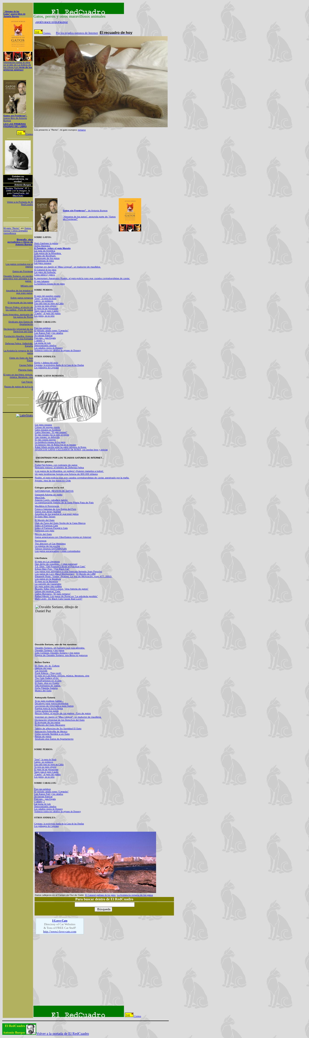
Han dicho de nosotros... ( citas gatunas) (56, 564)
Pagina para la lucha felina (49, 708)
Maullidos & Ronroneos (47, 506)
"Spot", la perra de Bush (45, 298)
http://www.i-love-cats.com (59, 931)
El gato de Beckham (45, 255)
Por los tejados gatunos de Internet (77, 33)
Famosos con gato (44, 530)
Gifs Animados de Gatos (48, 685)
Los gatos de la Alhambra (48, 253)
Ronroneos (40, 540)
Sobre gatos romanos (21, 298)
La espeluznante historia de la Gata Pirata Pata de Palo (64, 502)
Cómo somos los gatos (47, 711)
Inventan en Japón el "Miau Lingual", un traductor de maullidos (67, 267)
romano (82, 130)
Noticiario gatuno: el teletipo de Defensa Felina (59, 467)
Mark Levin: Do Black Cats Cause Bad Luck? (58, 599)
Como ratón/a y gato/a (44, 274)
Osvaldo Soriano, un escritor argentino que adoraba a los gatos (18, 278)
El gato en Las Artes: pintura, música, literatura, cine (62, 675)
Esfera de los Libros (17, 66)
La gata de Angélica (44, 250)
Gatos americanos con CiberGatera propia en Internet (63, 537)
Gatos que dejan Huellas (48, 511)
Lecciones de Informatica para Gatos (54, 706)
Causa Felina (26, 365)
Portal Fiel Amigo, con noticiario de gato (55, 465)
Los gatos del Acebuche (45, 272)
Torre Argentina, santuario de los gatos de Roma (18, 315)
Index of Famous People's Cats (51, 528)
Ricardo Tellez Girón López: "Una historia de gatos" (61, 589)
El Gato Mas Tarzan (45, 516)
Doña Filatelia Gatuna (46, 688)
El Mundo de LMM (85, 574)
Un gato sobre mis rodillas (48, 586)
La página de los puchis (47, 546)
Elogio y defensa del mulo (46, 362)
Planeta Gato (25, 370)
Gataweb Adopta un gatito (48, 494)
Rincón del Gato (43, 534)
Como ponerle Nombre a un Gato (52, 734)
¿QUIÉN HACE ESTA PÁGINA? (51, 22)
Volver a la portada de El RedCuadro (62, 1034)
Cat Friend (27, 382)
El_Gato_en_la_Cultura (47, 665)
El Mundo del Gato (45, 520)
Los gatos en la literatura (48, 579)
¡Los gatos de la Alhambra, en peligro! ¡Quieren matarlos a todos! (69, 471)
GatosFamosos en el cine (48, 680)
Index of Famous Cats (46, 525)
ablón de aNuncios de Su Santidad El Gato (58, 728)
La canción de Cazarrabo (48, 584)
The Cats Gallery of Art (47, 678)
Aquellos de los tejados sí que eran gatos (19, 291)
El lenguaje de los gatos (20, 302)
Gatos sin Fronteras (22, 271)
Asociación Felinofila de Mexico (51, 731)
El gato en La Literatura (47, 561)
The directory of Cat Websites (50, 543)
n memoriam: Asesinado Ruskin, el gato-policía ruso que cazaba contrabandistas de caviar (82, 278)
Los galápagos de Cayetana (46, 367)
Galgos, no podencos (43, 301)
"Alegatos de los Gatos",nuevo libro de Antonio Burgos (14, 14)
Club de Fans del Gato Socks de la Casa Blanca (60, 523)
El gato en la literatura (46, 581)
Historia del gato (43, 668)
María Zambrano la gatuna (46, 243)
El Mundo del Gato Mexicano (50, 725)
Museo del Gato (43, 690)
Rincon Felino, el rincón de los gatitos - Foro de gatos (19, 308)
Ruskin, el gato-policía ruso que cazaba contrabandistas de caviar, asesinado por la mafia (82, 477)
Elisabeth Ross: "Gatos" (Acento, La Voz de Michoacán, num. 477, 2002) (73, 576)
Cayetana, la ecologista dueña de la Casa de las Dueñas (59, 365)
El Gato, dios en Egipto (47, 683)
